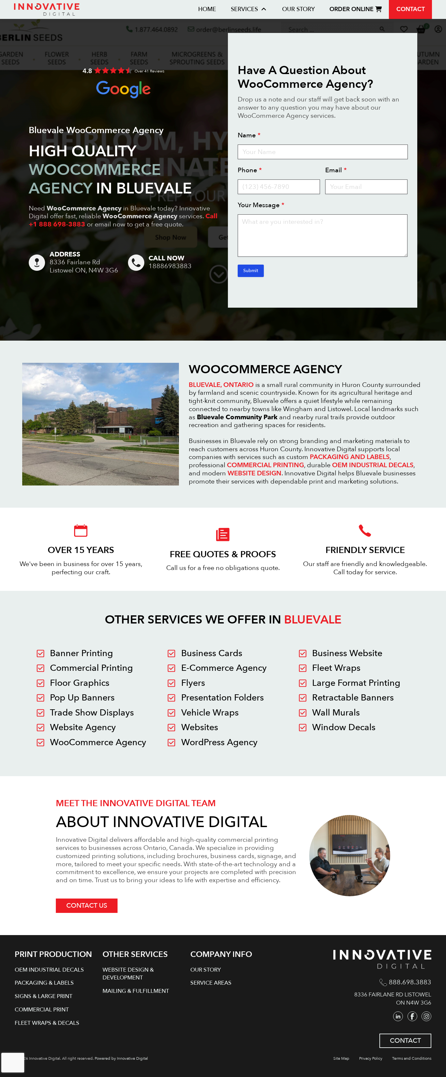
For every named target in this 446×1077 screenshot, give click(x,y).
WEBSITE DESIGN (254, 473)
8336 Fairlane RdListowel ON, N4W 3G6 (84, 266)
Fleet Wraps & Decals (47, 1023)
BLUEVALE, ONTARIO (221, 384)
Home (207, 9)
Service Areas (210, 983)
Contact (410, 9)
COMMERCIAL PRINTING (265, 465)
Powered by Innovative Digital (121, 1058)
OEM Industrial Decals (49, 970)
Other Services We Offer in (223, 620)
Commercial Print (42, 1009)
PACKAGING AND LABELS (350, 457)
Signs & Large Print (43, 996)
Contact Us (86, 905)
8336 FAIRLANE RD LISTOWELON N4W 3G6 (392, 999)
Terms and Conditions (411, 1058)
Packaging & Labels (44, 983)
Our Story (298, 9)
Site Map (341, 1058)
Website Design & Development (128, 974)
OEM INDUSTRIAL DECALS (372, 465)
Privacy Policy (370, 1058)
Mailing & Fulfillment (136, 991)
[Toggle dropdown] (263, 9)
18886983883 (170, 266)
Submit (250, 271)
